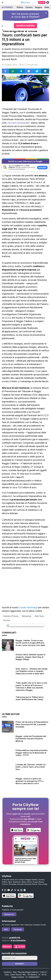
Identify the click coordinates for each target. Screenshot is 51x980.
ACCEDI (21, 946)
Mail (6, 929)
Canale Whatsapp (28, 607)
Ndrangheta (26, 616)
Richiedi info (9, 914)
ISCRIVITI (19, 964)
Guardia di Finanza (10, 616)
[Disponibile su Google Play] (33, 830)
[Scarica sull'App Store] (17, 830)
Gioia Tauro (39, 616)
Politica (20, 7)
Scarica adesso (25, 25)
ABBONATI (42, 2)
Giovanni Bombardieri (19, 123)
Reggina (38, 7)
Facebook (18, 929)
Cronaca (29, 7)
